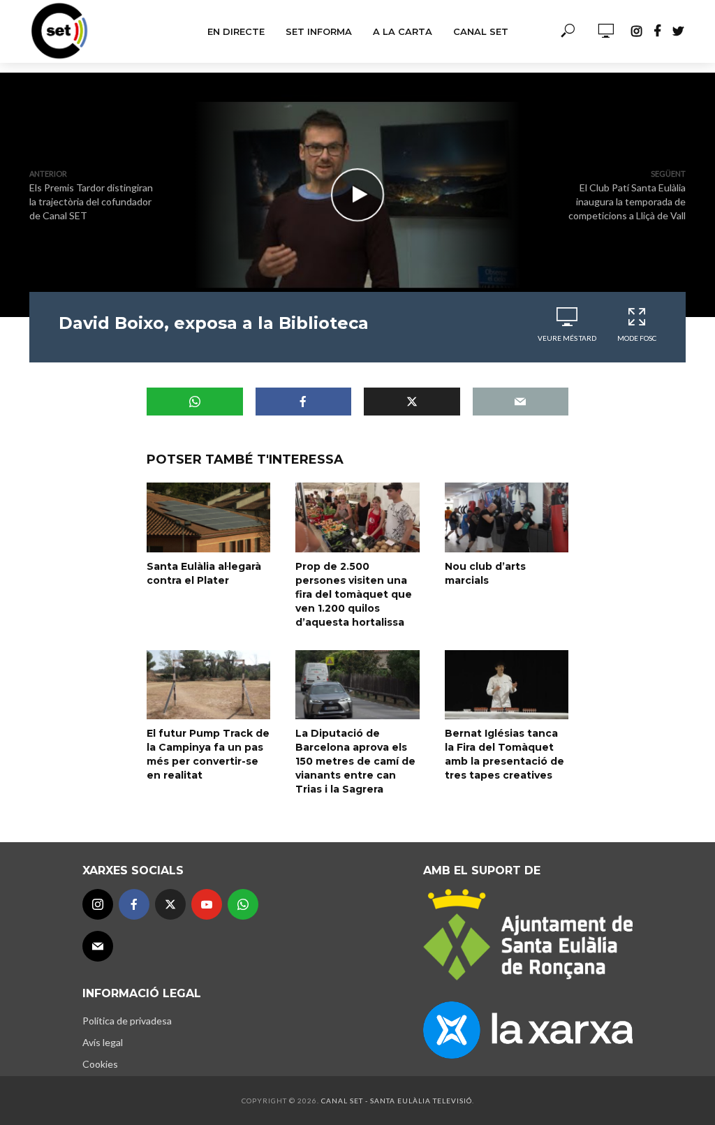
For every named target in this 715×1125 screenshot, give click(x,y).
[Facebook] (134, 904)
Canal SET (480, 31)
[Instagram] (97, 904)
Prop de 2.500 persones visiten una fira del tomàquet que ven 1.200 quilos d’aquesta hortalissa (353, 594)
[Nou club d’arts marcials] (506, 517)
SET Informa (319, 31)
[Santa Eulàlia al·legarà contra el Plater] (208, 517)
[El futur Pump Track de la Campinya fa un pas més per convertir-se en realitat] (208, 684)
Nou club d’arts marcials (485, 573)
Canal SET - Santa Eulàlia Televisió (396, 1100)
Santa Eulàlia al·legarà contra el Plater (204, 573)
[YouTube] (206, 904)
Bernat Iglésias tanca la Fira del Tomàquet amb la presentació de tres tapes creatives (504, 754)
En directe (236, 31)
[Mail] (97, 946)
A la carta (402, 31)
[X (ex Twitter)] (170, 904)
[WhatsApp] (243, 904)
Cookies (100, 1064)
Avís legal (102, 1042)
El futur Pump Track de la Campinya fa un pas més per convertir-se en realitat (208, 754)
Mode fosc (636, 338)
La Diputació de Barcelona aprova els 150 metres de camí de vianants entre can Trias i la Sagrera (355, 761)
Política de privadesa (127, 1021)
